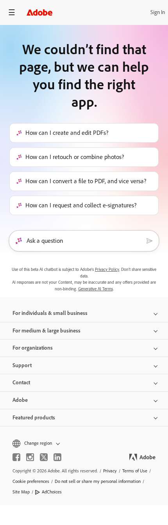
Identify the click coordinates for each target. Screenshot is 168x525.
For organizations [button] (33, 348)
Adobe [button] (20, 400)
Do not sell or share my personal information (98, 481)
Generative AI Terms (95, 289)
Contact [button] (21, 382)
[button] (84, 443)
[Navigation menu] (11, 12)
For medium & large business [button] (46, 330)
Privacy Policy (107, 269)
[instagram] (30, 457)
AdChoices (52, 492)
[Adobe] (39, 12)
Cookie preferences (31, 481)
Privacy (110, 471)
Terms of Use (134, 471)
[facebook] (16, 457)
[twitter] (44, 457)
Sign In (157, 12)
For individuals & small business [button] (50, 313)
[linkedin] (57, 457)
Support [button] (22, 365)
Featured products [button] (34, 417)
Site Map (21, 492)
